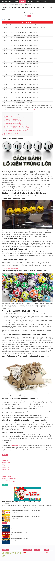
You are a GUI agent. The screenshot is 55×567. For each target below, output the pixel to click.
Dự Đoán (16, 1)
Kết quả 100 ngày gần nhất (8, 458)
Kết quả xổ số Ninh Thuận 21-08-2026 (19, 526)
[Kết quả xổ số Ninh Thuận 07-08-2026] (6, 538)
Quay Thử (38, 1)
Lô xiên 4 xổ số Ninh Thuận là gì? (12, 123)
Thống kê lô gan (6, 465)
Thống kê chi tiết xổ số (7, 476)
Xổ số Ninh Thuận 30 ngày (8, 481)
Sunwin (2, 562)
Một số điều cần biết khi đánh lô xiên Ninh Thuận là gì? (15, 129)
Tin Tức (44, 1)
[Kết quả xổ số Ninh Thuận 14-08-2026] (6, 532)
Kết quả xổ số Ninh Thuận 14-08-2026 (19, 532)
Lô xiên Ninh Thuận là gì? (8, 116)
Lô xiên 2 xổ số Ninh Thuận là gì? (12, 120)
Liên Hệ (46, 552)
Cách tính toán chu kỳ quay (11, 133)
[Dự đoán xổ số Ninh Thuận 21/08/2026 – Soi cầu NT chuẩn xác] (6, 510)
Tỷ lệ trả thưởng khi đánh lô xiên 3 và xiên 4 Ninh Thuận (17, 127)
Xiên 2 (5, 19)
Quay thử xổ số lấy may (7, 472)
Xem (29, 16)
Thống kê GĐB (5, 460)
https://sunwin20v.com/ (6, 566)
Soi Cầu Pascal (31, 1)
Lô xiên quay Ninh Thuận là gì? (12, 119)
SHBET (24, 552)
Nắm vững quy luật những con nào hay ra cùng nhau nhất (18, 132)
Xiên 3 (10, 19)
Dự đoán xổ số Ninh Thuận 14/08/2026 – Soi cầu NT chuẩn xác (26, 516)
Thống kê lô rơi (5, 467)
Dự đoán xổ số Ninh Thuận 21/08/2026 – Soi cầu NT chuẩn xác (26, 510)
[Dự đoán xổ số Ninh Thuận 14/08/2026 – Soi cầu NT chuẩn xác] (6, 516)
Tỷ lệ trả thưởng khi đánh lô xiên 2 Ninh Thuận (15, 126)
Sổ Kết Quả (8, 1)
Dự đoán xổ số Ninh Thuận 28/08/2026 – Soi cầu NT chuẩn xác (21, 502)
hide (20, 114)
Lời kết (4, 134)
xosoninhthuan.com (16, 445)
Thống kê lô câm (6, 462)
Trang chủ (4, 4)
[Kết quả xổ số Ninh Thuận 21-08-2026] (6, 526)
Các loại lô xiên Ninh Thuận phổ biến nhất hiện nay (14, 118)
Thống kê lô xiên (6, 469)
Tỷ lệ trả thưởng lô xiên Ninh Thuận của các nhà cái (14, 125)
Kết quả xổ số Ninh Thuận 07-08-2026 (19, 538)
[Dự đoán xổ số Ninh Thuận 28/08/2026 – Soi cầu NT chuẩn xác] (27, 488)
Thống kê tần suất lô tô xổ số (9, 478)
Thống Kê (22, 1)
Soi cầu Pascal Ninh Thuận (8, 474)
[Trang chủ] (3, 1)
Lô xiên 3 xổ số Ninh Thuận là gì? (12, 122)
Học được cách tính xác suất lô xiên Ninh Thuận (15, 130)
